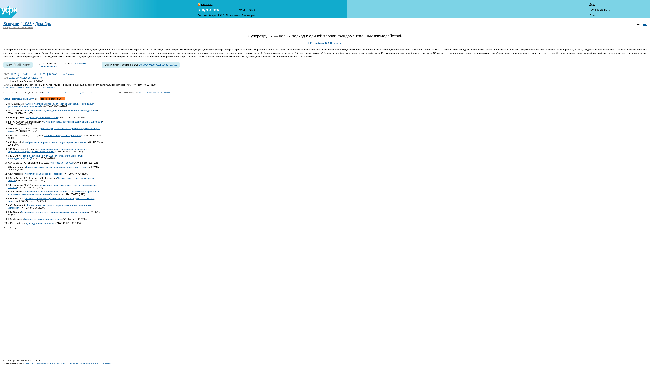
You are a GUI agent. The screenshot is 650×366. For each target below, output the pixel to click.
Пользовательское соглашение (95, 363)
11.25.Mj (15, 74)
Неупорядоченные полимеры (39, 223)
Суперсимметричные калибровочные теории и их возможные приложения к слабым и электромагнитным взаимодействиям (53, 193)
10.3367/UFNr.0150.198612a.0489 (25, 78)
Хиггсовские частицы (62, 162)
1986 (27, 24)
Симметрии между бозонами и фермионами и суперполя (72, 121)
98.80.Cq (53, 74)
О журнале (73, 363)
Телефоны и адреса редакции (50, 363)
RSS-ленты (206, 4)
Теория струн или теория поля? (42, 117)
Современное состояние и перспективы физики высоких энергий (54, 212)
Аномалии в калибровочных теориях (43, 173)
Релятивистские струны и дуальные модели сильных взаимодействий (60, 110)
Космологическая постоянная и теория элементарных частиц (57, 167)
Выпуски (202, 15)
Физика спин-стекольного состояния (42, 219)
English (251, 10)
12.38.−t (34, 74)
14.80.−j (44, 74)
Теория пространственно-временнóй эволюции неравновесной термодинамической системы (47, 150)
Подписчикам (233, 15)
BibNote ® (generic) (17, 87)
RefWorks (51, 87)
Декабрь (43, 24)
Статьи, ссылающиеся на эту (18, 98)
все (72, 74)
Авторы (212, 15)
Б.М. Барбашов (316, 43)
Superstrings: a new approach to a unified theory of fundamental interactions (73, 93)
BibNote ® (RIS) (32, 87)
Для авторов (248, 15)
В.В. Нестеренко (333, 43)
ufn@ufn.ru (28, 363)
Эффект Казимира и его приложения (62, 135)
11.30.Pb (24, 74)
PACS (221, 15)
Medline (43, 87)
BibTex (6, 87)
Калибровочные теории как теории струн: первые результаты (54, 142)
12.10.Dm (64, 74)
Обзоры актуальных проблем (18, 27)
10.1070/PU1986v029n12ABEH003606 (158, 65)
